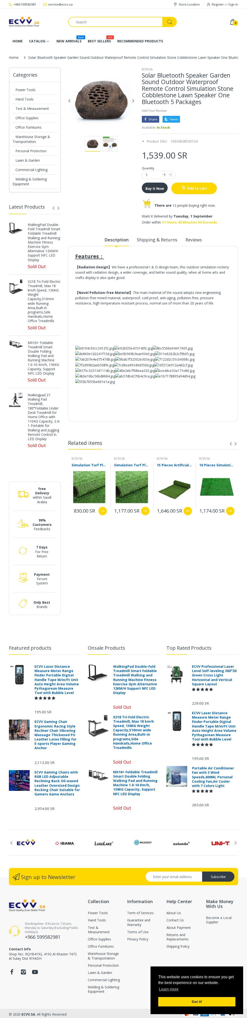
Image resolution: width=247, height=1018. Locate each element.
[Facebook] (12, 973)
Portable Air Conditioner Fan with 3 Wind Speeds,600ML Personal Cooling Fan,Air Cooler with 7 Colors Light (213, 777)
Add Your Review (154, 110)
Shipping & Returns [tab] (157, 240)
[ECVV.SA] (35, 22)
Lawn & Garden (27, 160)
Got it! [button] (197, 1002)
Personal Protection (31, 151)
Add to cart (197, 188)
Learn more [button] (168, 989)
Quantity (148, 168)
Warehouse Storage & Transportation (31, 139)
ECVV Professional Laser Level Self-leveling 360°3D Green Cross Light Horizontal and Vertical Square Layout (214, 675)
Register (218, 4)
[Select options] (102, 511)
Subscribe (218, 876)
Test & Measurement (32, 108)
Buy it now (154, 188)
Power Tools (25, 89)
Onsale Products (106, 648)
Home (14, 57)
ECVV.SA (147, 69)
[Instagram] (23, 973)
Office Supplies (27, 118)
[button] (45, 698)
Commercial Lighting (31, 169)
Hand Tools (24, 99)
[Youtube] (35, 973)
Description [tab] (116, 240)
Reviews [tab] (193, 240)
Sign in (233, 4)
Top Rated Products (189, 648)
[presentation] (53, 208)
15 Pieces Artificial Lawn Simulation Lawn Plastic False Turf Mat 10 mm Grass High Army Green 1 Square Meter (174, 465)
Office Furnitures (28, 127)
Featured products (30, 648)
